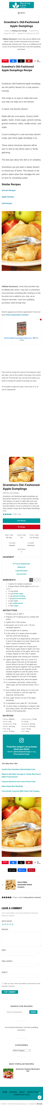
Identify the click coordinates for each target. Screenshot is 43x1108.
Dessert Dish (21, 574)
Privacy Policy (34, 1092)
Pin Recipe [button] (21, 527)
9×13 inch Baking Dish (21, 564)
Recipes (13, 1092)
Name (4, 950)
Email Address (7, 961)
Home (4, 1092)
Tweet (13, 870)
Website (5, 972)
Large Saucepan (21, 571)
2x (35, 580)
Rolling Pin (22, 567)
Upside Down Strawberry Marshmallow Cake (18, 769)
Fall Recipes (7, 203)
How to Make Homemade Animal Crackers (25, 884)
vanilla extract (17, 603)
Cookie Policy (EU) (21, 1095)
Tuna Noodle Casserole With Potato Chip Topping (20, 791)
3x (38, 580)
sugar (16, 606)
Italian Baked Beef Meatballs (12, 786)
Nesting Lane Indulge (19, 31)
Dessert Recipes (9, 190)
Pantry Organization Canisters (17, 315)
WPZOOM (39, 1104)
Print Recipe (21, 521)
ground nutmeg (19, 596)
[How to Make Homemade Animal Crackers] (10, 884)
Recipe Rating (7, 921)
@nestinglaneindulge (22, 752)
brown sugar (18, 594)
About (22, 1092)
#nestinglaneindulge (21, 754)
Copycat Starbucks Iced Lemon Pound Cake (18, 781)
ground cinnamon (19, 598)
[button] (21, 13)
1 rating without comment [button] (31, 897)
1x (31, 580)
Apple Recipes (8, 197)
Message (5, 929)
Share (23, 870)
